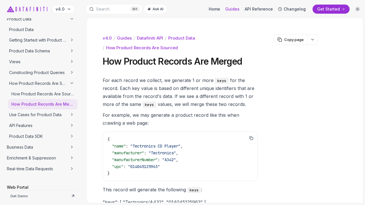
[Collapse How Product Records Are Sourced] (72, 83)
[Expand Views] (72, 61)
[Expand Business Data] (72, 147)
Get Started (328, 9)
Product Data (181, 38)
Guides (124, 38)
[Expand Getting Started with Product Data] (72, 40)
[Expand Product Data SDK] (72, 136)
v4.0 (107, 38)
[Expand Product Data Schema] (72, 50)
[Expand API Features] (72, 125)
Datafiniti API (150, 38)
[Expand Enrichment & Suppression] (72, 157)
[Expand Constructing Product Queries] (72, 72)
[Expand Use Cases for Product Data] (72, 114)
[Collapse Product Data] (72, 19)
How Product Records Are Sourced (142, 47)
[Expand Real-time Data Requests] (72, 168)
